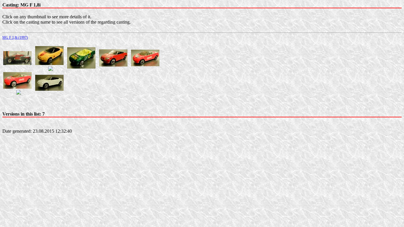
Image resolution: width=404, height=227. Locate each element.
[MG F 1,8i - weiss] (49, 89)
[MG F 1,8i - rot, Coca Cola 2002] (17, 87)
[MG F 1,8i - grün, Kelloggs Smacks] (81, 66)
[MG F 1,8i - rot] (113, 64)
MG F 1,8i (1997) (15, 37)
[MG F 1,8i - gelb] (49, 63)
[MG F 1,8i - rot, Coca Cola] (145, 64)
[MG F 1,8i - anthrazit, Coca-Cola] (17, 63)
